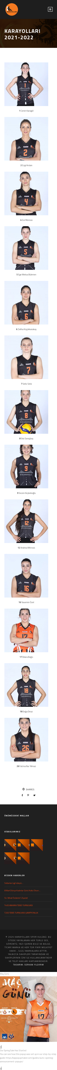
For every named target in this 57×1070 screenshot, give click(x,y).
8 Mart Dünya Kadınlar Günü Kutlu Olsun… (22, 890)
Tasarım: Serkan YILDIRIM (28, 964)
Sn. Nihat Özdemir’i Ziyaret (16, 897)
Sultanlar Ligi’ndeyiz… (13, 883)
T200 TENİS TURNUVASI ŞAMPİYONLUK (21, 912)
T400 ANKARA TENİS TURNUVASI (18, 905)
